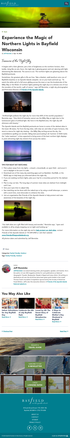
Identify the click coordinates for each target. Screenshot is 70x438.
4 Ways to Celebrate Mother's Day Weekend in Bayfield (58, 315)
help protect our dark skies (46, 230)
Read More (5, 317)
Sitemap (35, 420)
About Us (35, 414)
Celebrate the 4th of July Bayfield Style (26, 312)
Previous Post (7, 331)
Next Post (63, 331)
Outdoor (23, 253)
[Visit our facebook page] (29, 428)
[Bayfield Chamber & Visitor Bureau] (10, 3)
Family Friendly (15, 253)
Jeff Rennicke (8, 53)
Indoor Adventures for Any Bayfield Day (10, 312)
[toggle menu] (66, 3)
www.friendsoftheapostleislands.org (15, 235)
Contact (35, 417)
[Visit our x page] (35, 428)
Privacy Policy (35, 422)
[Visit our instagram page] (41, 428)
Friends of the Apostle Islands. (32, 90)
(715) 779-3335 (41, 410)
